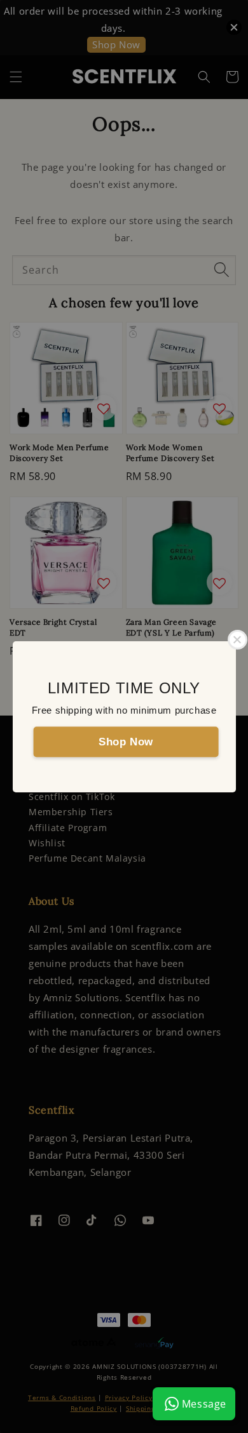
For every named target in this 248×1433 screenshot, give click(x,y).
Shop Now (126, 741)
